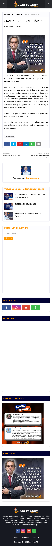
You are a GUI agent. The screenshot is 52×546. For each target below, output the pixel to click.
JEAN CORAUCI (32, 542)
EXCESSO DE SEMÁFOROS (25, 204)
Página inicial (8, 14)
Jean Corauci (10, 26)
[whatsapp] (35, 307)
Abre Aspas (18, 14)
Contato (36, 537)
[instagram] (16, 307)
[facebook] (6, 307)
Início (16, 537)
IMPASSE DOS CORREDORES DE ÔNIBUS (28, 215)
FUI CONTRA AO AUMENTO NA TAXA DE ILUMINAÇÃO (30, 195)
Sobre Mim (25, 537)
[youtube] (26, 307)
